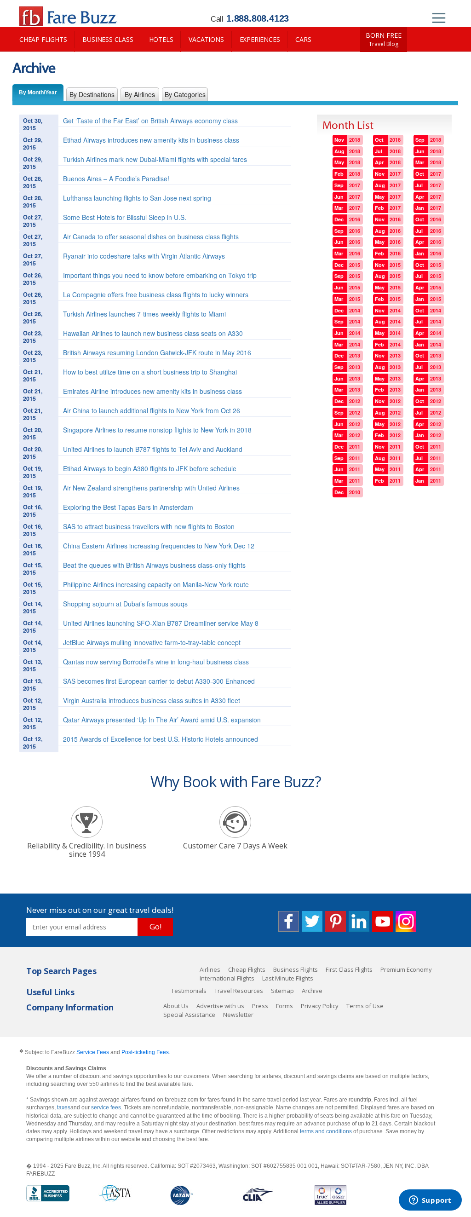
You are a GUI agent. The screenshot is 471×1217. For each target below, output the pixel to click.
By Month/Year (38, 92)
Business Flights (295, 969)
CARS (303, 39)
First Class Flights (349, 969)
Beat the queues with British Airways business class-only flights (154, 565)
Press (260, 1006)
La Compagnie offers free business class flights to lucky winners (155, 294)
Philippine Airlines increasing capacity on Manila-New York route (156, 584)
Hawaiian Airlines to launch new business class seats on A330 (153, 333)
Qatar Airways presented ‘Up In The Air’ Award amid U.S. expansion (162, 719)
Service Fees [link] (92, 1052)
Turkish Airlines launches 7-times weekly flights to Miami (144, 313)
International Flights (227, 978)
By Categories (185, 94)
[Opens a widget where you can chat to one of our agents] (430, 1200)
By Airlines (140, 94)
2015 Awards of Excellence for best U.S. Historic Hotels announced (160, 739)
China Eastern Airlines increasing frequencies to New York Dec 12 (158, 545)
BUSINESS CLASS (107, 39)
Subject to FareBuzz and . (94, 1052)
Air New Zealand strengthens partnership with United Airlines (151, 487)
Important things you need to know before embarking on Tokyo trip (160, 275)
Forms (284, 1006)
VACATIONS (206, 39)
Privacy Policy (320, 1006)
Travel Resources (238, 990)
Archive (312, 990)
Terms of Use (365, 1006)
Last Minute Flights (287, 978)
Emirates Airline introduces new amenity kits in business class (152, 391)
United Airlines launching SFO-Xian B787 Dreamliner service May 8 (160, 623)
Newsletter (238, 1014)
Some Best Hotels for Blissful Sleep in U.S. (124, 217)
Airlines (210, 969)
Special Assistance (189, 1014)
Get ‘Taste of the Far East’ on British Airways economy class (150, 120)
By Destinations (92, 94)
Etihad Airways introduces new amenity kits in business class (151, 139)
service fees (106, 1107)
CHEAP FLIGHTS (43, 39)
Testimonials (189, 990)
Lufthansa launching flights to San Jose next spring (137, 197)
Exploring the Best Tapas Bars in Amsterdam (128, 507)
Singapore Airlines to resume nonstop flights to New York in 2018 (157, 429)
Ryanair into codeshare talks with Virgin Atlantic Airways (144, 255)
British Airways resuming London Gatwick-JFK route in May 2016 (157, 352)
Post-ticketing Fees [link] (145, 1052)
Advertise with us (220, 1006)
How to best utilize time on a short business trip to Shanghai (150, 371)
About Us (176, 1006)
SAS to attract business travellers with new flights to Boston (149, 526)
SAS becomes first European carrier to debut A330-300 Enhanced (159, 681)
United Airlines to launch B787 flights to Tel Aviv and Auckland (152, 449)
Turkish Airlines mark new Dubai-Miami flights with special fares (155, 159)
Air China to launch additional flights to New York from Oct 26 (151, 410)
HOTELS (161, 39)
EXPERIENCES (260, 39)
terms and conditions (326, 1131)
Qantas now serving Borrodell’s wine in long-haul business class (156, 661)
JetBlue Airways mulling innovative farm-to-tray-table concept (152, 642)
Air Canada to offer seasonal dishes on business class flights (151, 236)
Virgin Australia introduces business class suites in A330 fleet (151, 700)
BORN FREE (384, 39)
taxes (63, 1107)
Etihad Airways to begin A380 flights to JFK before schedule (149, 468)
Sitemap (282, 990)
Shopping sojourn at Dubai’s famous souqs (125, 603)
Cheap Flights (246, 969)
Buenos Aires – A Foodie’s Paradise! (116, 178)
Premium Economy (406, 969)
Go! (155, 926)
